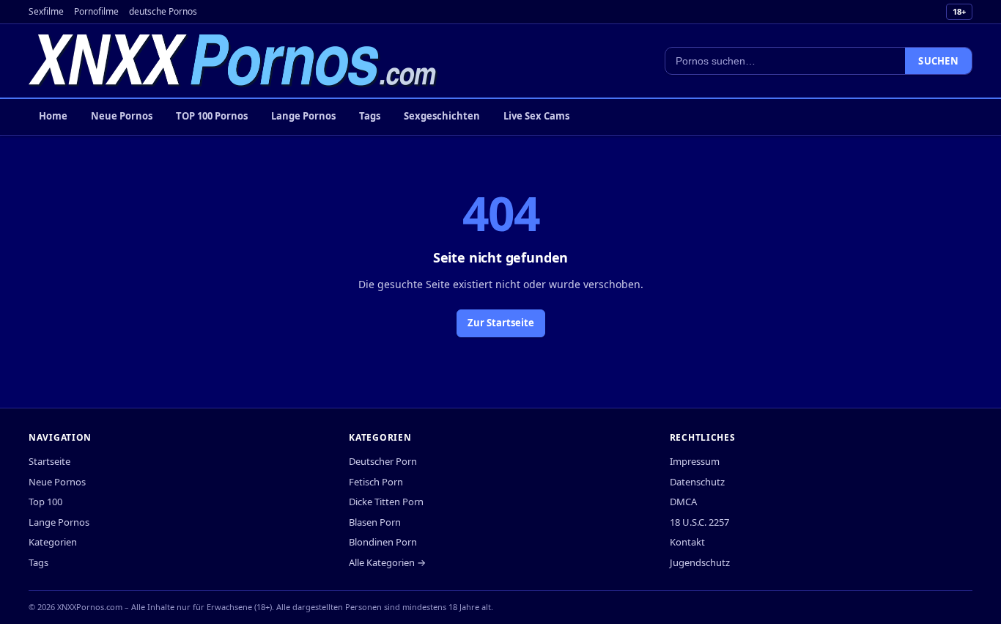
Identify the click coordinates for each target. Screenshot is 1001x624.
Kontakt (687, 541)
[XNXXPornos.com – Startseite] (233, 60)
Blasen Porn (375, 522)
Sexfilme (46, 11)
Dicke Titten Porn (386, 501)
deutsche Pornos (163, 11)
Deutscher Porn (383, 461)
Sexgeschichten (442, 115)
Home (53, 115)
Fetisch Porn (376, 481)
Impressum (695, 461)
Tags (369, 115)
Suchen (938, 60)
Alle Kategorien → (387, 562)
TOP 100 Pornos (212, 115)
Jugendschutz (700, 562)
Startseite (49, 461)
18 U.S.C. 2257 (699, 522)
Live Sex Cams (536, 115)
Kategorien (53, 541)
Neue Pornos (121, 115)
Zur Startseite (501, 322)
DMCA (683, 501)
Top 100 (45, 501)
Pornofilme (96, 11)
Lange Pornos (303, 115)
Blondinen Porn (383, 541)
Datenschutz (697, 481)
